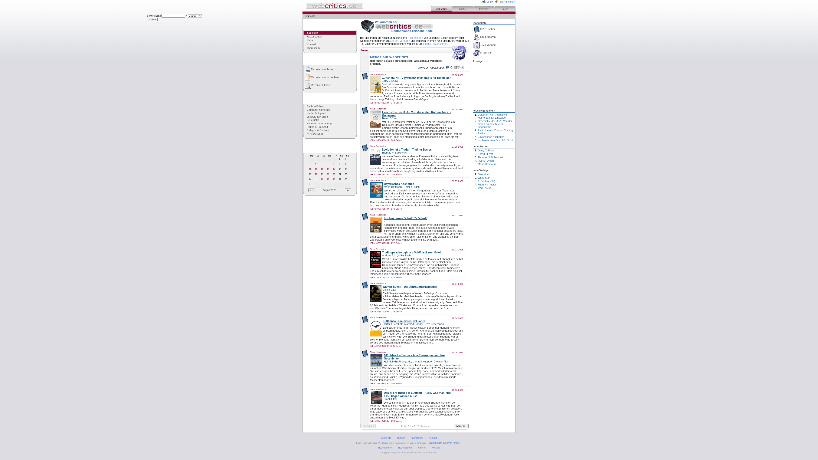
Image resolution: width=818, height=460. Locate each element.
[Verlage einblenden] (455, 67)
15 (340, 169)
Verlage (436, 447)
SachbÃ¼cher (315, 106)
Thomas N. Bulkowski (490, 157)
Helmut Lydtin (486, 160)
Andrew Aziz (389, 255)
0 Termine (486, 52)
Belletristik (313, 120)
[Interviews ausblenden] (462, 67)
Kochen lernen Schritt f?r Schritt (496, 140)
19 (322, 174)
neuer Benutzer (508, 1)
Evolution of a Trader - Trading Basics (407, 149)
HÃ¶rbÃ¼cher (315, 133)
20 (328, 174)
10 (310, 169)
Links (310, 40)
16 (346, 169)
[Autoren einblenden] (451, 67)
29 (340, 179)
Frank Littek (390, 399)
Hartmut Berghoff (392, 324)
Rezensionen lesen (322, 69)
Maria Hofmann (487, 164)
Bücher (463, 9)
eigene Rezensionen (435, 43)
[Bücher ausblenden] (447, 67)
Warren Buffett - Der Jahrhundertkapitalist (410, 286)
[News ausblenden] (459, 67)
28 (334, 179)
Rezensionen (415, 37)
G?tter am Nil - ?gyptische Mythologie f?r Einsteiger (493, 116)
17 (310, 174)
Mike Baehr (405, 255)
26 (322, 179)
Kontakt (311, 44)
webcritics (441, 9)
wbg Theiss (484, 188)
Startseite (386, 438)
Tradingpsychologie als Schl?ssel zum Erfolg (412, 252)
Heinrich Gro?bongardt (397, 361)
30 (346, 179)
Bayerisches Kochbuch (491, 136)
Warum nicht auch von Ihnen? (444, 442)
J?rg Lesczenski (434, 324)
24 (310, 179)
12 (322, 169)
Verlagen (405, 40)
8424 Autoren (488, 37)
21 (334, 174)
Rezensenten (315, 36)
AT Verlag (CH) (486, 181)
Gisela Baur (389, 289)
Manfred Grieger (413, 324)
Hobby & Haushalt (317, 126)
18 (316, 174)
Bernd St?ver (485, 153)
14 (334, 169)
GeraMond (484, 174)
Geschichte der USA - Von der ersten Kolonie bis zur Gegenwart (495, 124)
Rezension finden (321, 85)
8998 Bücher (487, 29)
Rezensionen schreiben (325, 77)
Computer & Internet (318, 109)
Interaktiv (484, 9)
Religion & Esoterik (318, 130)
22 (340, 174)
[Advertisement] (494, 85)
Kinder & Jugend (316, 113)
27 (328, 179)
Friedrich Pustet (487, 184)
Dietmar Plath (441, 361)
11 (316, 169)
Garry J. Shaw (486, 150)
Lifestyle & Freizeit (317, 116)
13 (328, 169)
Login (490, 1)
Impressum (313, 48)
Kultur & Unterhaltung (319, 123)
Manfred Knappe (422, 361)
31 (310, 184)
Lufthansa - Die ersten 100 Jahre (404, 321)
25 (316, 179)
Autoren (393, 40)
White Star (484, 177)
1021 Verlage (488, 44)
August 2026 (330, 190)
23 (346, 174)
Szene (505, 9)
